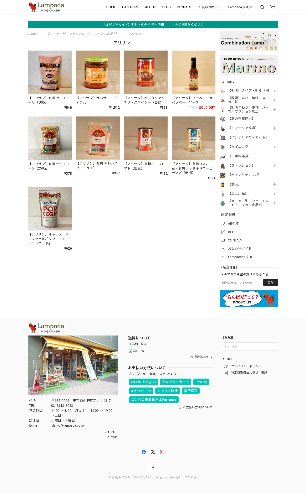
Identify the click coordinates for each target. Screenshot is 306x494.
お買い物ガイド (210, 7)
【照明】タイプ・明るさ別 (248, 91)
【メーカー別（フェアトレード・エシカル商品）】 (248, 203)
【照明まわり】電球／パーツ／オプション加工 (248, 109)
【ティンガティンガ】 (245, 175)
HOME (111, 7)
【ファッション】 (241, 165)
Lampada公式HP (241, 7)
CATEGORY (130, 7)
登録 (270, 282)
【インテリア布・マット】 (248, 137)
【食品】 (234, 184)
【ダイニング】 (240, 147)
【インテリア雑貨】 (243, 128)
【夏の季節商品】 (241, 119)
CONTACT (184, 7)
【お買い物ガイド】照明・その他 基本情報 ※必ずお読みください (153, 24)
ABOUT (150, 7)
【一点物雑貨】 (240, 156)
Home (32, 34)
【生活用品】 (238, 194)
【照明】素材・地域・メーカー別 (248, 100)
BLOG (166, 7)
